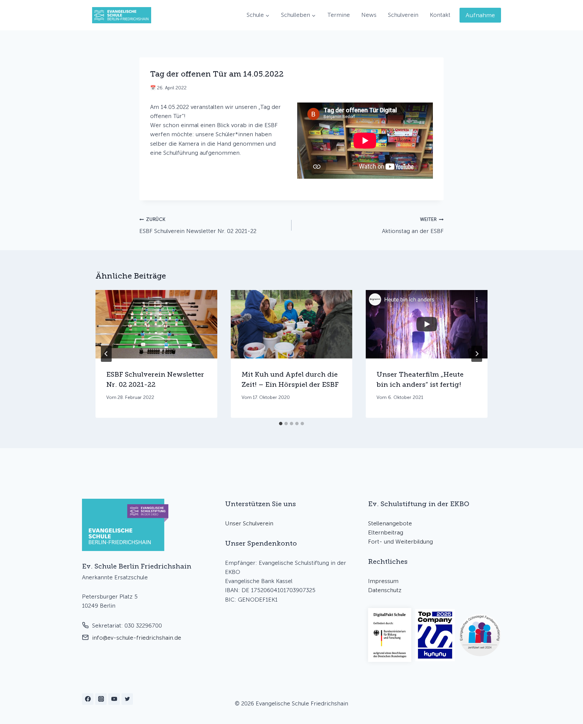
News (369, 14)
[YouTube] (114, 699)
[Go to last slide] (106, 354)
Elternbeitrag (385, 532)
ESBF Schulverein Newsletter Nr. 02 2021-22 (197, 225)
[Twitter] (127, 699)
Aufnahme (480, 15)
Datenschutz (384, 590)
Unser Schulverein (249, 523)
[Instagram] (101, 699)
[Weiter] (476, 354)
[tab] (280, 423)
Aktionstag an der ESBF (413, 225)
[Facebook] (87, 699)
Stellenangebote (390, 523)
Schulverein (403, 14)
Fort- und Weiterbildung (400, 541)
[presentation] (156, 324)
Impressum (383, 581)
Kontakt (440, 14)
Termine (338, 14)
